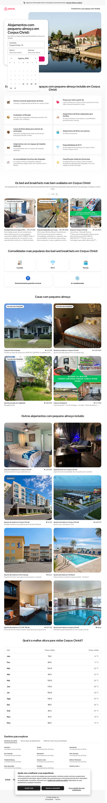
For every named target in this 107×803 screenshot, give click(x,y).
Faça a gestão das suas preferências (77, 789)
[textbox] (16, 52)
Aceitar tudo (29, 788)
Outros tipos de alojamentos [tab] (30, 741)
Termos (57, 799)
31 (15, 88)
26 (23, 84)
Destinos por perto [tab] (10, 741)
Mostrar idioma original (74, 3)
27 (27, 84)
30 (11, 88)
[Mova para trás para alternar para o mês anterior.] (11, 58)
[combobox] (26, 45)
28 (31, 84)
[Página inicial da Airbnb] (9, 8)
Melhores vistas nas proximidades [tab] (55, 741)
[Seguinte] (56, 194)
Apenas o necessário (53, 788)
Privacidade (49, 799)
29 (35, 84)
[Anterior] (49, 194)
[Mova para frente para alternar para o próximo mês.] (35, 58)
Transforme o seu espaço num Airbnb (85, 9)
